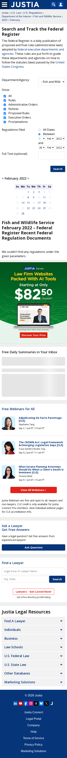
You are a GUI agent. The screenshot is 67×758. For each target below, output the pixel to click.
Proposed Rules (18, 113)
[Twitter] (46, 703)
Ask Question (34, 547)
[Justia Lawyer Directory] (51, 703)
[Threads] (36, 703)
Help (34, 731)
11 (44, 197)
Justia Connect (33, 712)
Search (57, 169)
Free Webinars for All (18, 409)
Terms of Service (33, 738)
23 (33, 208)
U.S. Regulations (32, 12)
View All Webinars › (33, 490)
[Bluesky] (41, 703)
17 (39, 202)
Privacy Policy (33, 744)
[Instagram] (31, 703)
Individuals (12, 629)
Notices (13, 109)
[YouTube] (20, 703)
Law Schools (13, 647)
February (15, 19)
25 (44, 208)
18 (44, 202)
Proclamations (18, 122)
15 (28, 202)
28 (22, 213)
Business (11, 638)
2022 (5, 19)
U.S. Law (16, 12)
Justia (5, 12)
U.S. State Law (15, 664)
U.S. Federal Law (16, 656)
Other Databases (17, 673)
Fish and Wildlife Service (47, 16)
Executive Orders (19, 117)
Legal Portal (33, 718)
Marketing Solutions (19, 682)
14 (22, 202)
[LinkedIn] (15, 703)
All (10, 96)
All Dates (49, 130)
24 (39, 208)
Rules (12, 100)
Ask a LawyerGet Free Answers (15, 528)
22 (28, 208)
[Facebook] (26, 703)
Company (33, 725)
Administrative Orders (23, 104)
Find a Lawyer (13, 563)
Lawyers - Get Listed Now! (33, 591)
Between (49, 134)
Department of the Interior (16, 16)
